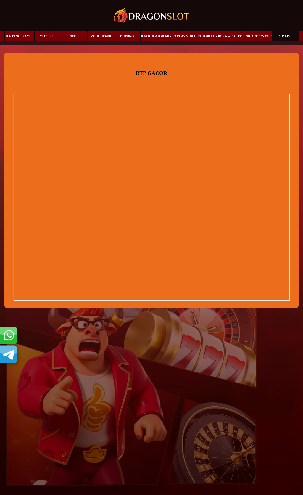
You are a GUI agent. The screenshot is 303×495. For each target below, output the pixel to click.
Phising (127, 36)
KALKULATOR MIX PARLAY (163, 36)
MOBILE (47, 36)
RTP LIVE (285, 36)
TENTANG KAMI (18, 36)
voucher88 (101, 36)
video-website (228, 36)
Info (73, 36)
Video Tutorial (200, 36)
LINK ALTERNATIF (257, 36)
